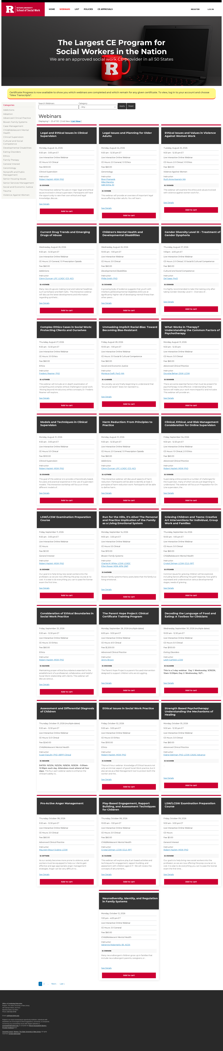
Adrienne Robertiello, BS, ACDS (115, 945)
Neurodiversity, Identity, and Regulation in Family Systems (130, 900)
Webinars (64, 9)
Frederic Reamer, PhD (49, 373)
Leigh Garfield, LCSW (173, 660)
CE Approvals (105, 9)
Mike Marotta (107, 182)
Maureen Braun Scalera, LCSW (53, 850)
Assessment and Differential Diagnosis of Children (67, 710)
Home (52, 9)
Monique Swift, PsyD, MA (112, 373)
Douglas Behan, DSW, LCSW (177, 373)
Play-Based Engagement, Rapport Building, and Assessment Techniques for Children (129, 806)
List (77, 9)
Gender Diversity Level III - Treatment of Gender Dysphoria (192, 233)
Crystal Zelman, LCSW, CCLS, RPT (179, 563)
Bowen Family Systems (15, 122)
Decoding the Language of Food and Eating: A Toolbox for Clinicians (190, 615)
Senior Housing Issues (14, 179)
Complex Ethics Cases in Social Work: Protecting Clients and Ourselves (66, 328)
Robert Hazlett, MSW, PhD (51, 179)
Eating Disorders (12, 152)
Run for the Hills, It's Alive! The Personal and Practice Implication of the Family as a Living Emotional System (130, 520)
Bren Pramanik (108, 179)
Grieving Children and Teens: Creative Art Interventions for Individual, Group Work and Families (191, 520)
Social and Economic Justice (18, 187)
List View (75, 121)
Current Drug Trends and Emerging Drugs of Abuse (65, 233)
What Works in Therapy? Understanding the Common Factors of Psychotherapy (192, 330)
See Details (44, 204)
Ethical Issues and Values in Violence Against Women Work (190, 134)
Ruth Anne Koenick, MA (175, 179)
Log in (211, 9)
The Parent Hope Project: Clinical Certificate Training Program (125, 615)
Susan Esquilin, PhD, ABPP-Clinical (55, 755)
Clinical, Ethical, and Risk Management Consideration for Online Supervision (191, 423)
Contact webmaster (15, 1034)
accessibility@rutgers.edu (10, 1025)
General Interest (11, 164)
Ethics (6, 156)
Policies (88, 9)
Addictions (8, 110)
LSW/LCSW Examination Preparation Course (65, 518)
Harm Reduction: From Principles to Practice (127, 423)
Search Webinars (46, 103)
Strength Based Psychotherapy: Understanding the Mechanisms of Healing (189, 711)
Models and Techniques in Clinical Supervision (63, 423)
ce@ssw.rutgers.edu (13, 1016)
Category (83, 103)
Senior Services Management (18, 183)
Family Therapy (11, 160)
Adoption (8, 114)
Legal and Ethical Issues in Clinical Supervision (64, 134)
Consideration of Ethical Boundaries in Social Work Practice (66, 615)
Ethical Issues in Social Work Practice (128, 708)
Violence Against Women (16, 195)
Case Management (13, 126)
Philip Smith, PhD (109, 278)
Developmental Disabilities (17, 148)
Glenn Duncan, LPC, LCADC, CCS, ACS (56, 278)
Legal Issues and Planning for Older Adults (127, 134)
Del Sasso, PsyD (171, 278)
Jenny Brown (107, 660)
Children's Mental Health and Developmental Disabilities (122, 233)
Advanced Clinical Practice (17, 118)
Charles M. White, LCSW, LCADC (115, 563)
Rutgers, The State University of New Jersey (27, 1032)
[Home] (23, 9)
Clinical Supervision (13, 137)
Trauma (7, 191)
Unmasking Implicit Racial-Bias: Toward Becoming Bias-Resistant (129, 328)
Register (195, 9)
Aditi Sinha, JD (107, 185)
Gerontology (9, 168)
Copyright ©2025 (7, 1032)
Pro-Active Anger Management (62, 803)
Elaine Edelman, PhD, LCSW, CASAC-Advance (184, 755)
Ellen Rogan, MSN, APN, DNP (114, 566)
